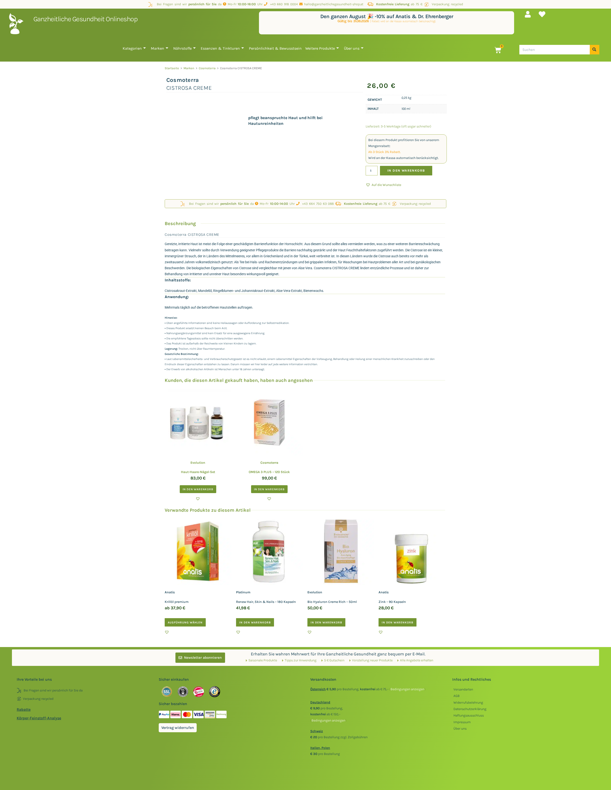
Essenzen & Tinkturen (220, 48)
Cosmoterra (207, 68)
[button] (383, 185)
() (407, 689)
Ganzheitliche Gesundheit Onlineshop (85, 19)
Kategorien (132, 48)
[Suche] (594, 49)
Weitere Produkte (320, 48)
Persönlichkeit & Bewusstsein (275, 48)
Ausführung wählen (185, 622)
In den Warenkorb (406, 171)
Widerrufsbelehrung (468, 702)
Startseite (172, 68)
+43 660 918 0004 (282, 4)
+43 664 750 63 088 (317, 204)
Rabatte (24, 709)
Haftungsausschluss (468, 715)
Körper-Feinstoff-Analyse (39, 718)
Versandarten (463, 689)
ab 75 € (399, 4)
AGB (456, 696)
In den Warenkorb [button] (198, 489)
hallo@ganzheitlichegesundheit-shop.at (334, 4)
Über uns (351, 48)
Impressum (462, 722)
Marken (157, 48)
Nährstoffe (182, 48)
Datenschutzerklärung (469, 709)
